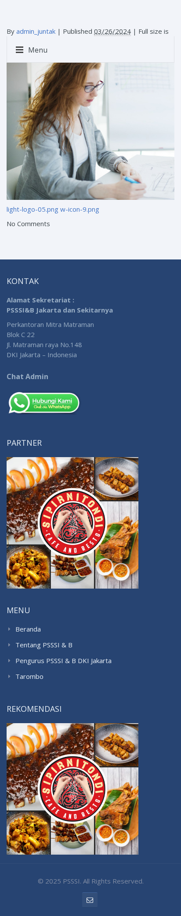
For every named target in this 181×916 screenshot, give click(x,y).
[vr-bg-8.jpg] (90, 124)
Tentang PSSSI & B (43, 644)
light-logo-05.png (32, 209)
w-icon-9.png (79, 209)
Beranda (28, 629)
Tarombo (29, 676)
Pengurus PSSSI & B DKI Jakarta (63, 660)
